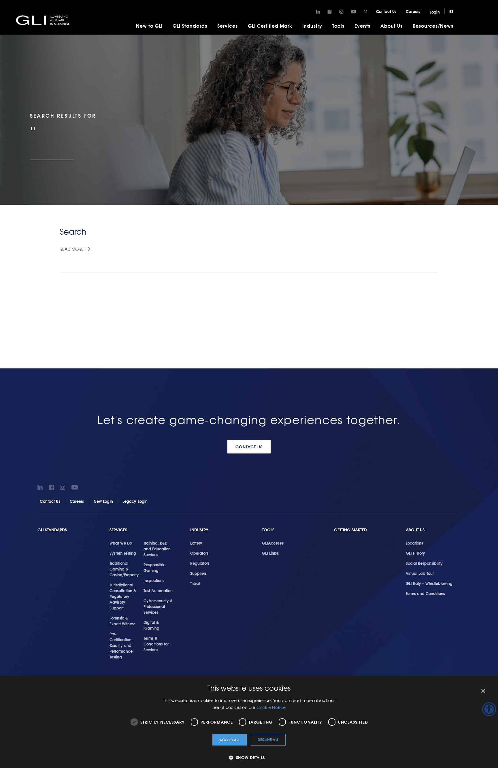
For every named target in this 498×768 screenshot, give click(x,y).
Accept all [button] (229, 739)
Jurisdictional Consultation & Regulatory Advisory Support (123, 596)
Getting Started (350, 530)
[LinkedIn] (318, 11)
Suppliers (198, 573)
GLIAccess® (273, 543)
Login (435, 12)
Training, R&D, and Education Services (157, 548)
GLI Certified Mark (270, 25)
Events (362, 25)
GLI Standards (190, 25)
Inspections (154, 580)
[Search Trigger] (366, 11)
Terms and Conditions (425, 593)
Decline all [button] (268, 739)
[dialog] (249, 722)
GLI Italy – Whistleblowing (429, 583)
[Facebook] (329, 11)
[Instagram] (341, 11)
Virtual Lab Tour (420, 573)
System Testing (123, 553)
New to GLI (149, 25)
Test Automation (158, 590)
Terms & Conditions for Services (156, 643)
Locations (414, 543)
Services (227, 25)
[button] (249, 757)
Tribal (195, 583)
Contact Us (386, 11)
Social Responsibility (424, 563)
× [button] (483, 691)
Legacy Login (135, 501)
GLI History (415, 553)
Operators (199, 553)
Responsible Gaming (154, 567)
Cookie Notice (271, 707)
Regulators (200, 563)
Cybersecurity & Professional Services (158, 606)
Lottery (196, 543)
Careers (413, 11)
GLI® (43, 20)
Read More (72, 249)
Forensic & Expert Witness (122, 620)
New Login (103, 501)
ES (451, 11)
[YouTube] (353, 11)
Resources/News (433, 25)
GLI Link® (270, 553)
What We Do (121, 543)
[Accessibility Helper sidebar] (489, 709)
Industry (312, 25)
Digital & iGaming (151, 625)
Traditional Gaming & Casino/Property (124, 568)
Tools (338, 25)
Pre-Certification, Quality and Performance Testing (121, 645)
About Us (391, 25)
